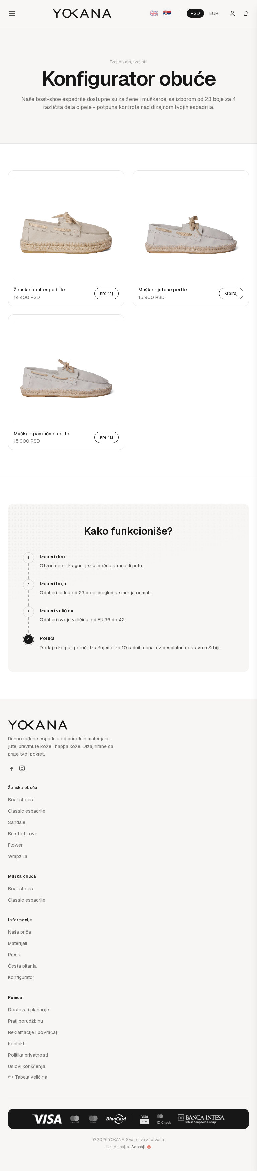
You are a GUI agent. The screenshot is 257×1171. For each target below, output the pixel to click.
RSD (195, 13)
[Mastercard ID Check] (163, 1119)
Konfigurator (21, 977)
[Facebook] (11, 768)
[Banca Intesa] (201, 1119)
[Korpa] (245, 13)
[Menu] (12, 13)
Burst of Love (22, 834)
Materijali (17, 943)
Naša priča (19, 932)
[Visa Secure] (144, 1119)
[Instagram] (22, 768)
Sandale (16, 822)
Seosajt (138, 1147)
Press (14, 955)
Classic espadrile (26, 811)
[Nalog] (232, 13)
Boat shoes (20, 800)
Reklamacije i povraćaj (32, 1032)
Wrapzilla (17, 856)
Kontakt (16, 1044)
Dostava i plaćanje (28, 1010)
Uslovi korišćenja (26, 1066)
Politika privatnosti (28, 1055)
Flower (15, 845)
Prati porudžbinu (25, 1021)
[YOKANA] (81, 13)
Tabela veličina (31, 1077)
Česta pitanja (22, 966)
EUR (213, 13)
